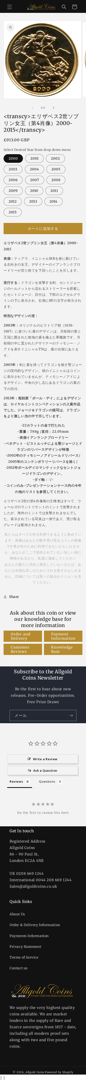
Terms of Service (24, 957)
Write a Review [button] (45, 759)
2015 (13, 212)
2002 (55, 158)
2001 (34, 158)
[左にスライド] (32, 107)
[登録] (71, 715)
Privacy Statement (25, 946)
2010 (34, 191)
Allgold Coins (35, 1072)
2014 (53, 201)
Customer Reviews (20, 649)
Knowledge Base (62, 649)
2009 (13, 191)
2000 (13, 158)
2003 (13, 169)
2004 (34, 169)
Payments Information (29, 936)
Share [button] (14, 597)
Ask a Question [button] (45, 770)
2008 (55, 180)
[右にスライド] (53, 107)
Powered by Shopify (59, 1072)
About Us (17, 914)
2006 (13, 180)
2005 (55, 169)
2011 (54, 191)
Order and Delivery (20, 636)
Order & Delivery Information (35, 925)
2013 (33, 201)
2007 (34, 180)
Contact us (19, 968)
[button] (9, 7)
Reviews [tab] (16, 781)
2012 (13, 201)
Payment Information (63, 636)
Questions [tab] (47, 781)
